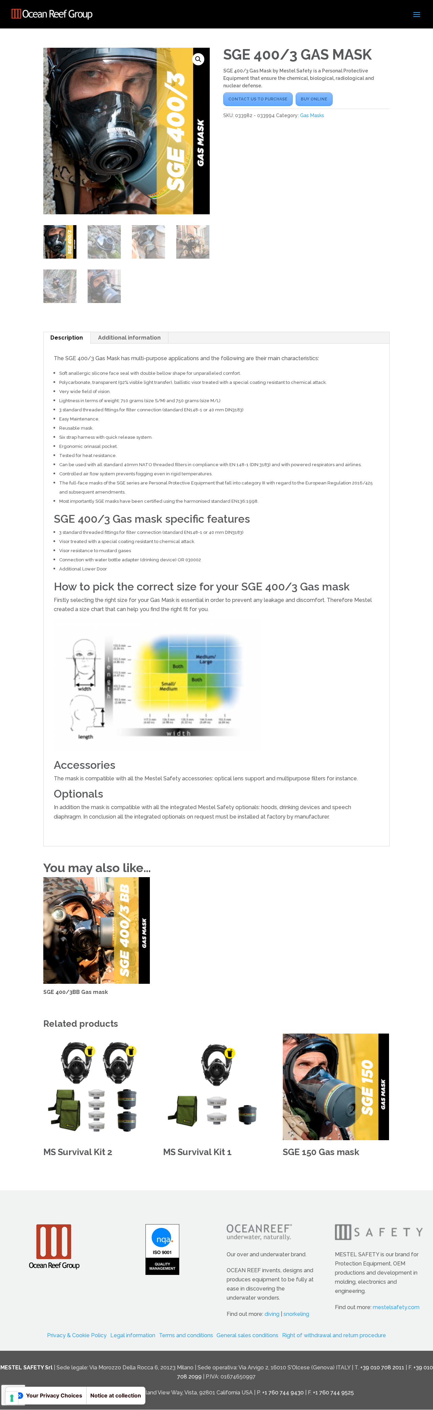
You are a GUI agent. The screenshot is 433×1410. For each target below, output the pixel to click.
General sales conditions (247, 1335)
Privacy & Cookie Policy (77, 1335)
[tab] (67, 338)
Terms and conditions (186, 1335)
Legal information (132, 1335)
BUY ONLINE (314, 99)
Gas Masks (312, 115)
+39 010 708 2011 (382, 1367)
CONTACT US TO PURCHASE (258, 99)
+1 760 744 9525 (333, 1392)
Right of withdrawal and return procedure (334, 1335)
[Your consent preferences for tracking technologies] (11, 1398)
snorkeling (296, 1314)
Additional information (129, 337)
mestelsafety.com (396, 1307)
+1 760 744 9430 (283, 1392)
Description (66, 337)
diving (272, 1314)
